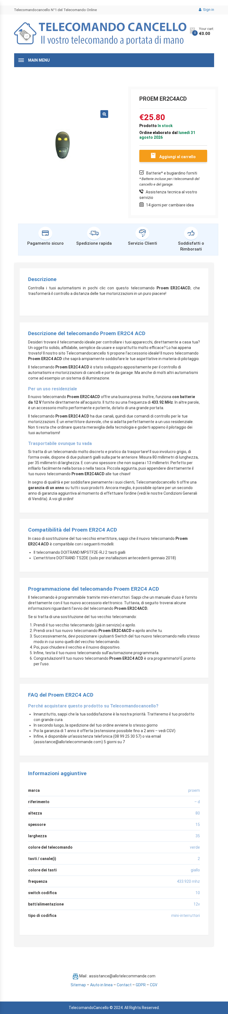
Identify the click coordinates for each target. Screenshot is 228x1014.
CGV (153, 985)
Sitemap (78, 985)
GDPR (141, 985)
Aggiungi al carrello (177, 157)
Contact (124, 985)
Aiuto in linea (101, 985)
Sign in (208, 9)
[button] (104, 114)
